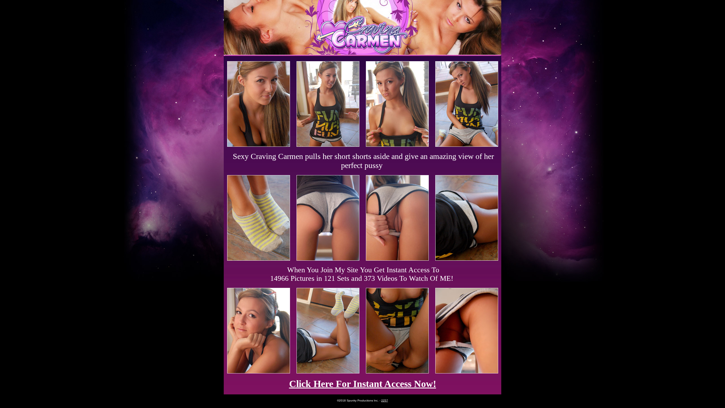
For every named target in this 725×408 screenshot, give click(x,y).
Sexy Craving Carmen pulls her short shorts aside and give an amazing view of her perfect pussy (363, 161)
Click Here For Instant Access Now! (362, 384)
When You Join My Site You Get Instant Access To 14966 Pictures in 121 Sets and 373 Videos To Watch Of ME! (361, 274)
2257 (384, 400)
